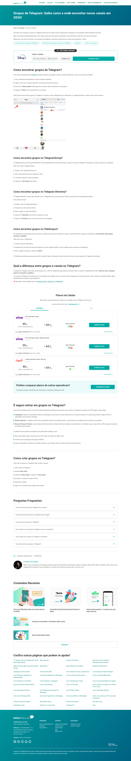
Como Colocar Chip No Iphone (75, 675)
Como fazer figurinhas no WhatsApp (51, 696)
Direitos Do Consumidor (47, 705)
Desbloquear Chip (19, 705)
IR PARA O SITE (99, 325)
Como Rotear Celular (72, 690)
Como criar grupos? (91, 43)
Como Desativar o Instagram (49, 681)
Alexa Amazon (44, 660)
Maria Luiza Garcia (32, 562)
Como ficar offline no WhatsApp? (76, 696)
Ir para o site (93, 59)
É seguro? (78, 43)
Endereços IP (70, 705)
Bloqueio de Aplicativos (100, 666)
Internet (42, 2)
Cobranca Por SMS (46, 672)
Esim (94, 705)
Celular (50, 2)
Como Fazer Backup (46, 684)
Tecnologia (21, 28)
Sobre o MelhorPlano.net (46, 724)
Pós (91, 308)
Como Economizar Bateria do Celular (104, 681)
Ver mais (64, 645)
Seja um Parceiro (75, 726)
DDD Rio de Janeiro (72, 701)
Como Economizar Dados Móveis (23, 684)
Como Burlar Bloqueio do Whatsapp (51, 675)
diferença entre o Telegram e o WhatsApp (50, 281)
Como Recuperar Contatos (21, 690)
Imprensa (42, 726)
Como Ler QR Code (72, 684)
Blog (56, 729)
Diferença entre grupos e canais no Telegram (57, 43)
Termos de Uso (59, 726)
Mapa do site (58, 731)
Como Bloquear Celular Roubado (103, 672)
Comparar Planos (103, 387)
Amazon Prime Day (72, 660)
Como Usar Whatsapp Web (21, 696)
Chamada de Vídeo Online (21, 672)
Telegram (34, 75)
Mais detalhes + (108, 331)
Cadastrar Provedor (111, 2)
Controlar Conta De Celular (21, 701)
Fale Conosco (59, 727)
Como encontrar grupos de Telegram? (26, 43)
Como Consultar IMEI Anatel (101, 675)
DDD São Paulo (97, 701)
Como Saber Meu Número (101, 690)
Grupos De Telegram (30, 28)
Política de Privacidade (61, 724)
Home (15, 28)
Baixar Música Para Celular (74, 666)
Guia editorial (43, 727)
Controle (39, 308)
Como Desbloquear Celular (74, 681)
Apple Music (44, 666)
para (71, 304)
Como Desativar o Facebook (22, 681)
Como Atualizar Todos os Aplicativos (77, 672)
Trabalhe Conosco (76, 724)
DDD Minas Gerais (45, 701)
